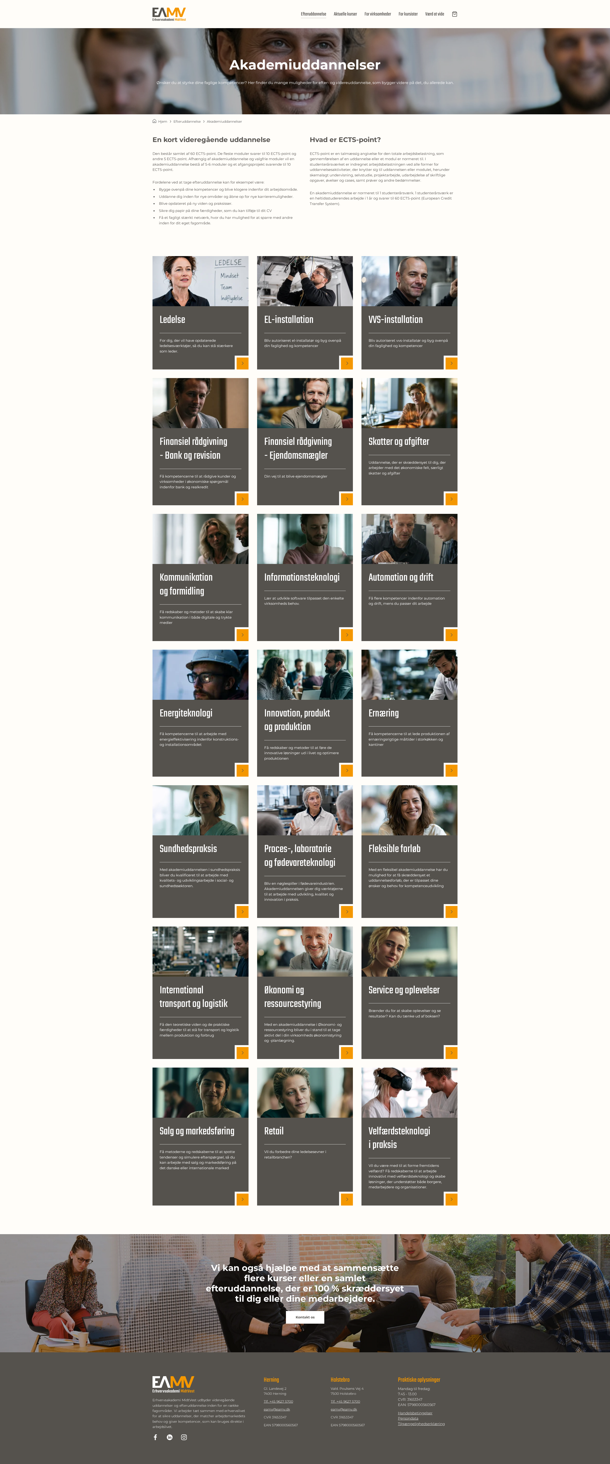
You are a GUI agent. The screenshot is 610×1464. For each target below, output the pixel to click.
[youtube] (184, 1437)
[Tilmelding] (455, 14)
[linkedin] (170, 1437)
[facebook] (155, 1437)
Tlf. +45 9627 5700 (278, 1401)
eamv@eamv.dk (277, 1409)
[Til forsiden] (169, 14)
